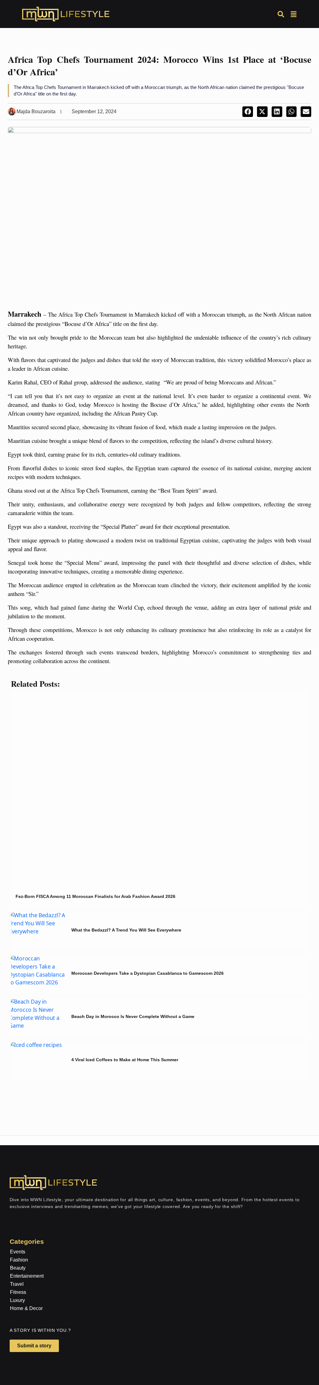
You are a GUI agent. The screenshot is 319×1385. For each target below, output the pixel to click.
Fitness (18, 1292)
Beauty (18, 1268)
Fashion (19, 1259)
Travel (17, 1284)
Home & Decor (26, 1308)
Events (17, 1251)
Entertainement (27, 1276)
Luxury (17, 1300)
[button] (247, 111)
